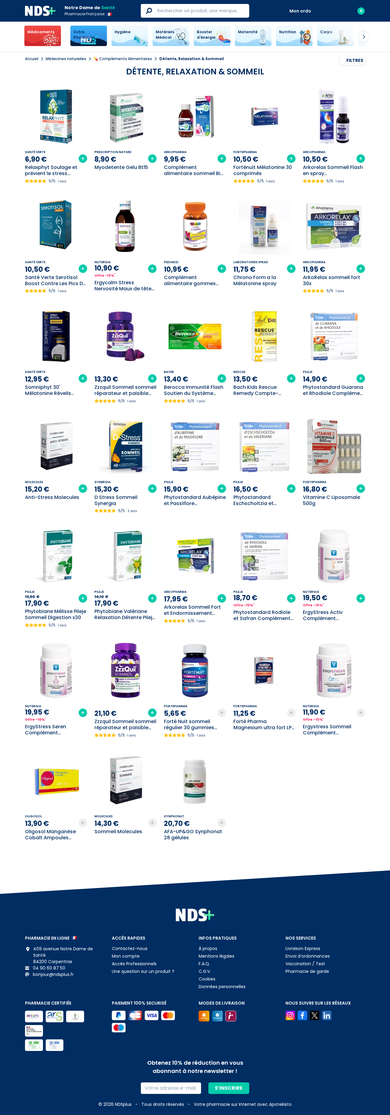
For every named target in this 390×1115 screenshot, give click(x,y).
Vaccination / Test (305, 964)
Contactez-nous (129, 948)
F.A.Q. (204, 964)
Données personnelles (222, 987)
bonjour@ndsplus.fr (53, 974)
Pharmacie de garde (307, 971)
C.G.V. (205, 971)
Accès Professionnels (134, 964)
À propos (208, 948)
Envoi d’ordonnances (307, 956)
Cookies (207, 979)
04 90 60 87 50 (48, 968)
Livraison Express (302, 948)
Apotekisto (243, 1104)
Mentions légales (216, 956)
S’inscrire (229, 1088)
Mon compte (126, 956)
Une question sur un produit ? (143, 971)
